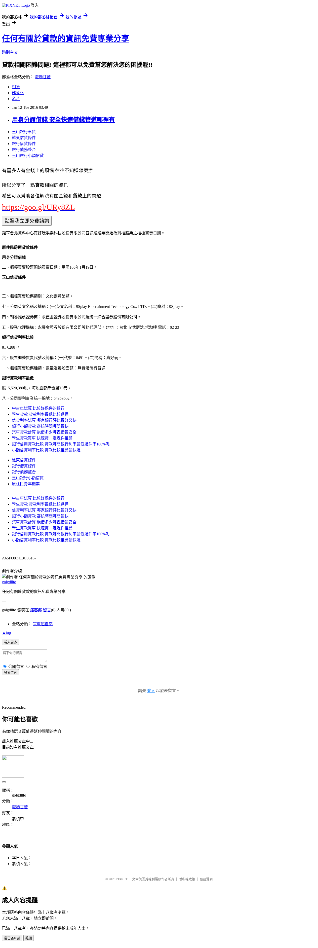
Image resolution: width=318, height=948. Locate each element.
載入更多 (10, 642)
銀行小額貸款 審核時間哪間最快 (40, 426)
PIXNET (121, 879)
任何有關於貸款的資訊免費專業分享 (65, 38)
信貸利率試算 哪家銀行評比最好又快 (44, 420)
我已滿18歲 (12, 938)
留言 (47, 610)
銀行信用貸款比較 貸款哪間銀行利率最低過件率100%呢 (61, 444)
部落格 (18, 93)
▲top (6, 632)
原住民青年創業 (26, 484)
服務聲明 (206, 879)
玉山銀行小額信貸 (28, 155)
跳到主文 (10, 52)
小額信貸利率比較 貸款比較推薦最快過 (46, 450)
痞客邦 (36, 610)
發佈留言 (10, 672)
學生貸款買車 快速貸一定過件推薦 (42, 438)
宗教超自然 (43, 624)
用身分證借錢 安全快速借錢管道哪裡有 (63, 119)
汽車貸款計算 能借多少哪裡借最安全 (44, 432)
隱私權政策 (187, 879)
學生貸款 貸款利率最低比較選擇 (40, 414)
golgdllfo (9, 582)
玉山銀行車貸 (24, 132)
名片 (16, 99)
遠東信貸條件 (24, 138)
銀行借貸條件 (24, 144)
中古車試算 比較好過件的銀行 (38, 408)
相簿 (16, 87)
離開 (28, 938)
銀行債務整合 (24, 149)
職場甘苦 (43, 77)
